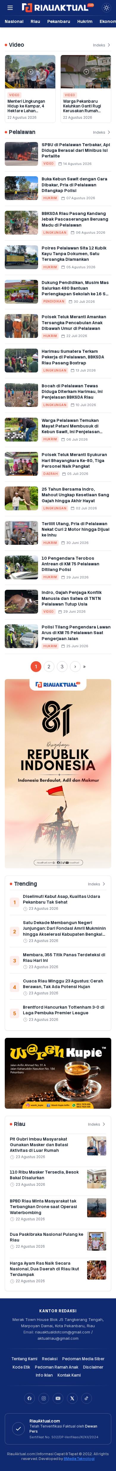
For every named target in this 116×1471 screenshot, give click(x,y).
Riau (35, 21)
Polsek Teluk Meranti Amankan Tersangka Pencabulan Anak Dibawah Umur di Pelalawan (74, 322)
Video (14, 95)
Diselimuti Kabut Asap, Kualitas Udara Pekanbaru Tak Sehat (61, 899)
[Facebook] (29, 1398)
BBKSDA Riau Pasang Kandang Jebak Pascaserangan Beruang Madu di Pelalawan (75, 219)
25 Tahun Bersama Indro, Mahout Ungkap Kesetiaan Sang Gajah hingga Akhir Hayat (75, 494)
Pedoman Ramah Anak (56, 1367)
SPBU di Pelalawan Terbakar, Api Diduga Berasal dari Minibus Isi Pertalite (76, 150)
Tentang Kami (24, 1358)
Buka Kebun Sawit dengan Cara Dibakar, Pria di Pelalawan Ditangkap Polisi (74, 184)
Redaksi (49, 1358)
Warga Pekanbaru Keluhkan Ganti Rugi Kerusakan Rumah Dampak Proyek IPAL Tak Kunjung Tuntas (83, 111)
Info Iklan (44, 1375)
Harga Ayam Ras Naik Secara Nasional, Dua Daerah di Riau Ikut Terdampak (44, 1269)
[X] (72, 1398)
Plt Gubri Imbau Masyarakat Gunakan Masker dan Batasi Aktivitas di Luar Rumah (39, 1144)
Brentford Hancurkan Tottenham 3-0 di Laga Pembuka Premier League (63, 1009)
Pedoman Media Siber (83, 1358)
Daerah (50, 473)
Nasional (14, 21)
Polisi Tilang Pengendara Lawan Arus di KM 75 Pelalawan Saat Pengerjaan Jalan (76, 632)
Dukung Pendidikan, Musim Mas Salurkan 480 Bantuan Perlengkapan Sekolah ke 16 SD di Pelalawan (75, 291)
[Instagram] (43, 1398)
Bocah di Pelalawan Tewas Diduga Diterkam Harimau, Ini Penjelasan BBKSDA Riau (72, 391)
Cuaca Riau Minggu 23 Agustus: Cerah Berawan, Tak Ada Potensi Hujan (63, 983)
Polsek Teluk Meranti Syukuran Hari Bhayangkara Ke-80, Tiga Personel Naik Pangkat (74, 460)
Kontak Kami (69, 1375)
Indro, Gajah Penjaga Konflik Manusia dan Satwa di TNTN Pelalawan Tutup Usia (72, 598)
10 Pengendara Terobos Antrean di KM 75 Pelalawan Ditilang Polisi (70, 564)
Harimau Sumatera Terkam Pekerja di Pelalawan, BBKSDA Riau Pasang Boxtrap (73, 357)
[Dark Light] (106, 8)
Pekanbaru (58, 21)
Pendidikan (53, 301)
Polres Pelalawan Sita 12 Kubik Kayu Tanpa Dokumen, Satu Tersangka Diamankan (74, 253)
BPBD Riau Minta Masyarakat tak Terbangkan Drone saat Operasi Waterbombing (43, 1206)
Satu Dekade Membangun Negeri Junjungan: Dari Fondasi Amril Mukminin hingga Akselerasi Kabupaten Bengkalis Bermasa (64, 931)
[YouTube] (58, 1398)
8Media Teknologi (79, 1458)
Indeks (99, 45)
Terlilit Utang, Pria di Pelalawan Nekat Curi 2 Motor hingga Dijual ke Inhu (75, 529)
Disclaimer (93, 1367)
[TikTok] (86, 1398)
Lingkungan (54, 232)
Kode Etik (21, 1367)
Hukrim (85, 21)
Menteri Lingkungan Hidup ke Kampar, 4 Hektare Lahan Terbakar (26, 108)
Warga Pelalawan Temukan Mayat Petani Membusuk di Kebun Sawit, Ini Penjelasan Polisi (71, 429)
